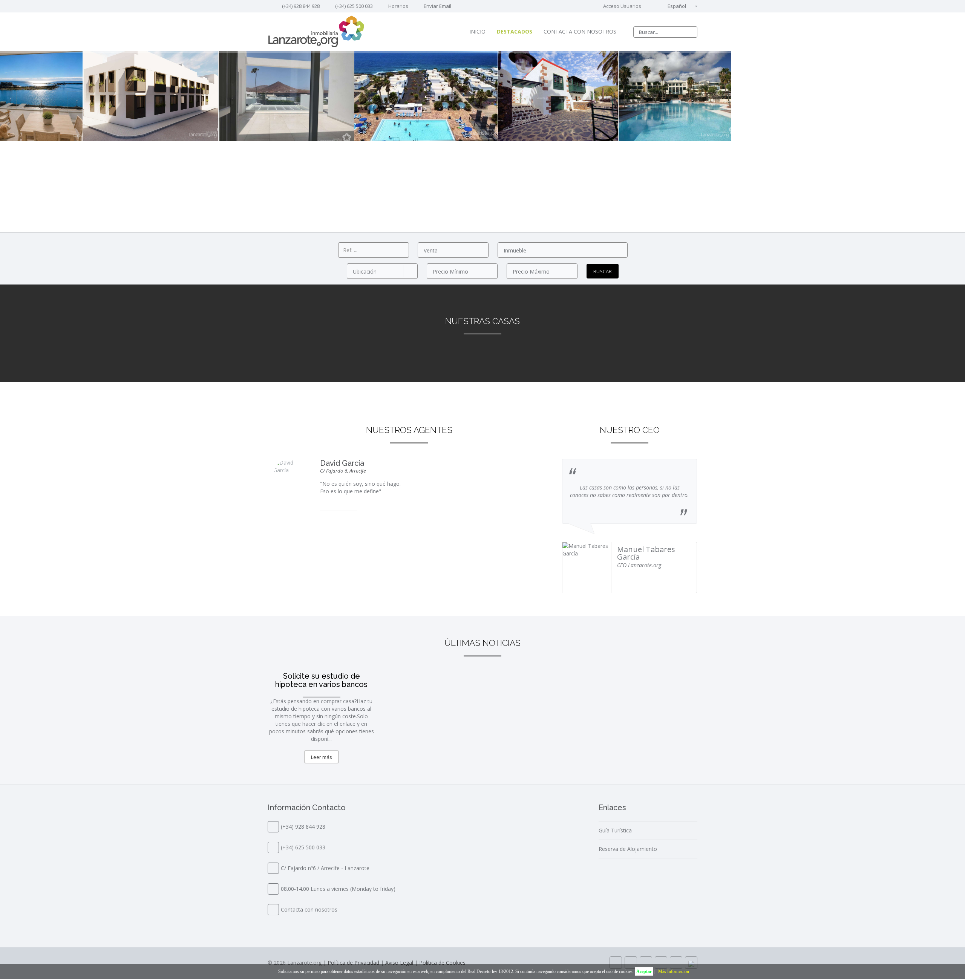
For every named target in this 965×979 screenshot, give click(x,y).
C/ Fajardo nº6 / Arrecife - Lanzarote (325, 868)
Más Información (673, 971)
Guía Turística (615, 830)
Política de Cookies (442, 962)
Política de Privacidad (353, 962)
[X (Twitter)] (646, 962)
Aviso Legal (399, 962)
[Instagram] (616, 962)
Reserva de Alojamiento (628, 848)
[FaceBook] (631, 962)
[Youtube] (661, 962)
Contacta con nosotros (580, 31)
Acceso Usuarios (621, 6)
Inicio (477, 31)
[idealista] (691, 962)
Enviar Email (437, 6)
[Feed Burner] (676, 962)
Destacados (514, 31)
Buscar (602, 271)
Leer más (321, 757)
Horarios (397, 6)
